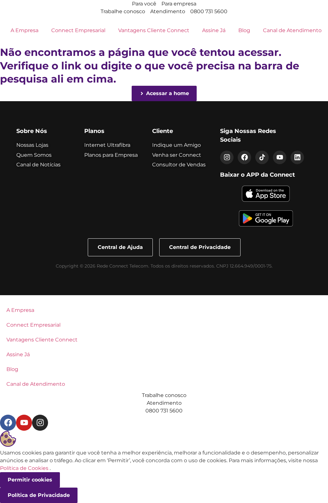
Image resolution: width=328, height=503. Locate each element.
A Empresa (24, 30)
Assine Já (214, 30)
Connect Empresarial (78, 30)
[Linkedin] (297, 157)
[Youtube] (279, 157)
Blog (244, 30)
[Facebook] (244, 157)
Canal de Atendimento (292, 30)
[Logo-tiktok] (262, 157)
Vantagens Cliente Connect (153, 30)
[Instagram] (227, 157)
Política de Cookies (24, 468)
